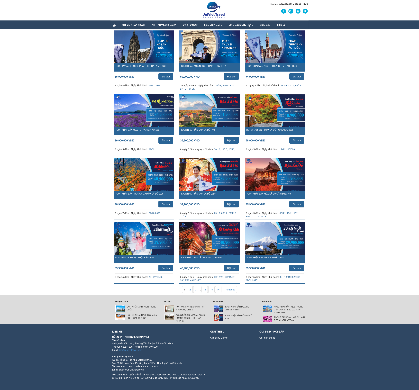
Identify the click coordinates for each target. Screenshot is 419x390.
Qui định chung (267, 337)
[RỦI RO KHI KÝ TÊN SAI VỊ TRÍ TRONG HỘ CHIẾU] (169, 308)
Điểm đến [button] (265, 25)
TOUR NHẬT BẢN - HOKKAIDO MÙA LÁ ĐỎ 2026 (139, 193)
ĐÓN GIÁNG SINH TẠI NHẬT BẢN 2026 (134, 257)
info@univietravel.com (130, 350)
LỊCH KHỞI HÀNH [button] (213, 25)
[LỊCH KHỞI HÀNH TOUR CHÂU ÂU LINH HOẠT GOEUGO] (120, 316)
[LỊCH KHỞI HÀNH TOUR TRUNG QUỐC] (120, 308)
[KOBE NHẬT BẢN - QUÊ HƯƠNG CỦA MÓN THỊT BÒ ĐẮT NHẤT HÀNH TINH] (267, 308)
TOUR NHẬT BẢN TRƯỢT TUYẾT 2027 (265, 257)
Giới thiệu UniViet (219, 337)
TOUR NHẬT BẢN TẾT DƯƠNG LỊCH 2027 (201, 257)
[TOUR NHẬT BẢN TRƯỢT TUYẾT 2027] (275, 243)
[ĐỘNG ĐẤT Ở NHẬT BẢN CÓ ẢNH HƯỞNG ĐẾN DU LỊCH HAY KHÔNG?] (169, 316)
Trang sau (230, 289)
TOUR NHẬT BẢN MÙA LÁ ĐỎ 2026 (198, 193)
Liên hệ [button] (281, 25)
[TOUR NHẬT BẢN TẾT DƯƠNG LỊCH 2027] (209, 243)
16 (218, 289)
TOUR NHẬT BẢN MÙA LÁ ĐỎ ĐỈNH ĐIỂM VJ (268, 193)
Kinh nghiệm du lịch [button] (241, 25)
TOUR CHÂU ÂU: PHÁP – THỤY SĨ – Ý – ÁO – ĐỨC (271, 65)
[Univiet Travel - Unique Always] (214, 9)
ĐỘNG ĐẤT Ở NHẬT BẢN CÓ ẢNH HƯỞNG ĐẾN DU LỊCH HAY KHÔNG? (191, 318)
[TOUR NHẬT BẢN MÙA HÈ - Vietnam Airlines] (144, 115)
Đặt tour (166, 76)
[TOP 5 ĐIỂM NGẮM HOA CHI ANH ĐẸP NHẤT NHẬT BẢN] (267, 318)
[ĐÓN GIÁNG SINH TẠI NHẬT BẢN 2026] (144, 243)
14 (204, 289)
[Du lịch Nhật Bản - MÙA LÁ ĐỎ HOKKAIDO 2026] (275, 115)
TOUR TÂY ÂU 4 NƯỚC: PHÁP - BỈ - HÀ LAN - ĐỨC (140, 65)
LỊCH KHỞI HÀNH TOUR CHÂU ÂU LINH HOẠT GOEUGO (142, 316)
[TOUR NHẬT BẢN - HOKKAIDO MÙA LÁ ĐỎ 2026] (144, 179)
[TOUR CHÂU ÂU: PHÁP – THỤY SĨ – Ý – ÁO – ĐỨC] (275, 48)
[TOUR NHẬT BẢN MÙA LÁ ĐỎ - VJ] (209, 115)
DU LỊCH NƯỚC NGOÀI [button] (133, 25)
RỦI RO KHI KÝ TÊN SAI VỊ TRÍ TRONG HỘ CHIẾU (189, 308)
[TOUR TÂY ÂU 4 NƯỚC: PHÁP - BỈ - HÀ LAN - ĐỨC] (144, 48)
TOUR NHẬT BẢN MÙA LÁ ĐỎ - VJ (198, 129)
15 (211, 289)
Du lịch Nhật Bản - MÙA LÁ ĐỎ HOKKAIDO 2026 (269, 129)
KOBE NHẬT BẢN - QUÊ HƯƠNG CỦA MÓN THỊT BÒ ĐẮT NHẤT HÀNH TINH (288, 309)
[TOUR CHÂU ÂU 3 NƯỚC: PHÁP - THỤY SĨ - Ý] (209, 48)
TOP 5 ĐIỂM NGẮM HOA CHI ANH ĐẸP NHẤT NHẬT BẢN (289, 318)
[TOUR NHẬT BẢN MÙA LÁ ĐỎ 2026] (209, 179)
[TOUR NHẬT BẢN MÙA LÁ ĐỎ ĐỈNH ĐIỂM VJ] (275, 179)
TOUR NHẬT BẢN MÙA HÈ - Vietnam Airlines (137, 129)
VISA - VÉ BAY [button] (190, 25)
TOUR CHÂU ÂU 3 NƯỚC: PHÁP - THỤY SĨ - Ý (204, 65)
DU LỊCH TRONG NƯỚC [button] (164, 25)
